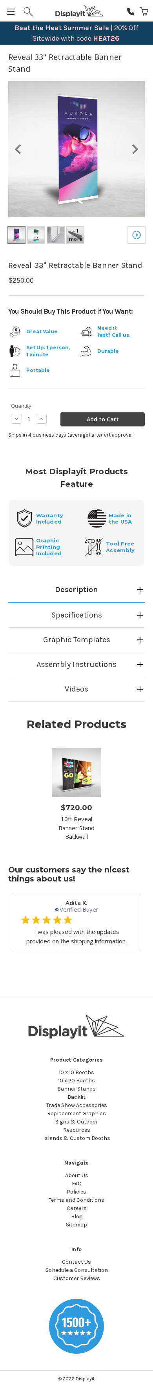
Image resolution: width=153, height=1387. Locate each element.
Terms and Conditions (76, 1200)
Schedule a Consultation (77, 1270)
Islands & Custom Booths (76, 1138)
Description (76, 589)
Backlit (76, 1097)
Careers (77, 1208)
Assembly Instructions (76, 664)
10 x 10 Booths (76, 1072)
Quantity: (22, 405)
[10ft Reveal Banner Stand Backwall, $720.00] (76, 772)
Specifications (76, 614)
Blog (76, 1216)
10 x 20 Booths (76, 1080)
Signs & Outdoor (76, 1121)
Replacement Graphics (76, 1113)
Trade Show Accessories (76, 1105)
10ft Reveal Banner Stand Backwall (76, 827)
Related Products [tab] (76, 724)
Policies (76, 1191)
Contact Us (76, 1262)
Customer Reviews (76, 1278)
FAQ (77, 1183)
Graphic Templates (76, 639)
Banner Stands (76, 1088)
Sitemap (76, 1224)
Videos (76, 689)
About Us (76, 1175)
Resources (76, 1130)
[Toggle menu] (11, 11)
